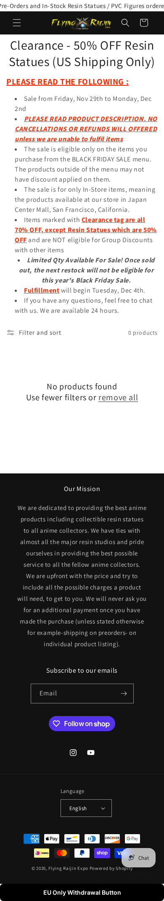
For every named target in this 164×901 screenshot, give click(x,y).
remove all (118, 397)
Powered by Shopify (111, 868)
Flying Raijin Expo (68, 868)
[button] (17, 22)
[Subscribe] (124, 693)
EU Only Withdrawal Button (82, 892)
